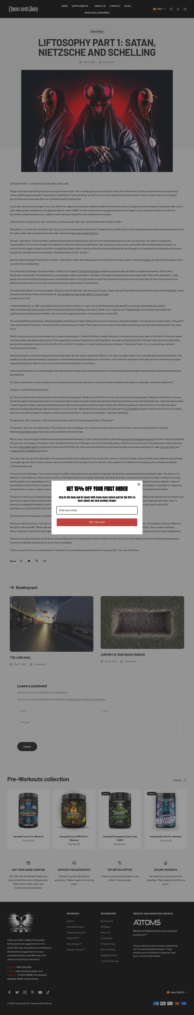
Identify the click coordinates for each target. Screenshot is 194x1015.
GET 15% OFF (97, 522)
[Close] (138, 484)
